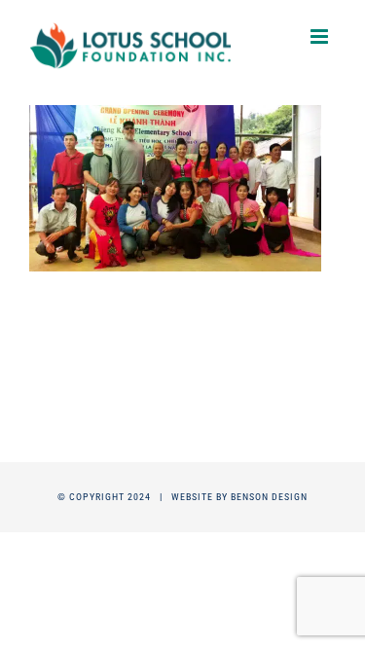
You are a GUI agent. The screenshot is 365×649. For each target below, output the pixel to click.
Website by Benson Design (239, 496)
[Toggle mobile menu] (321, 36)
